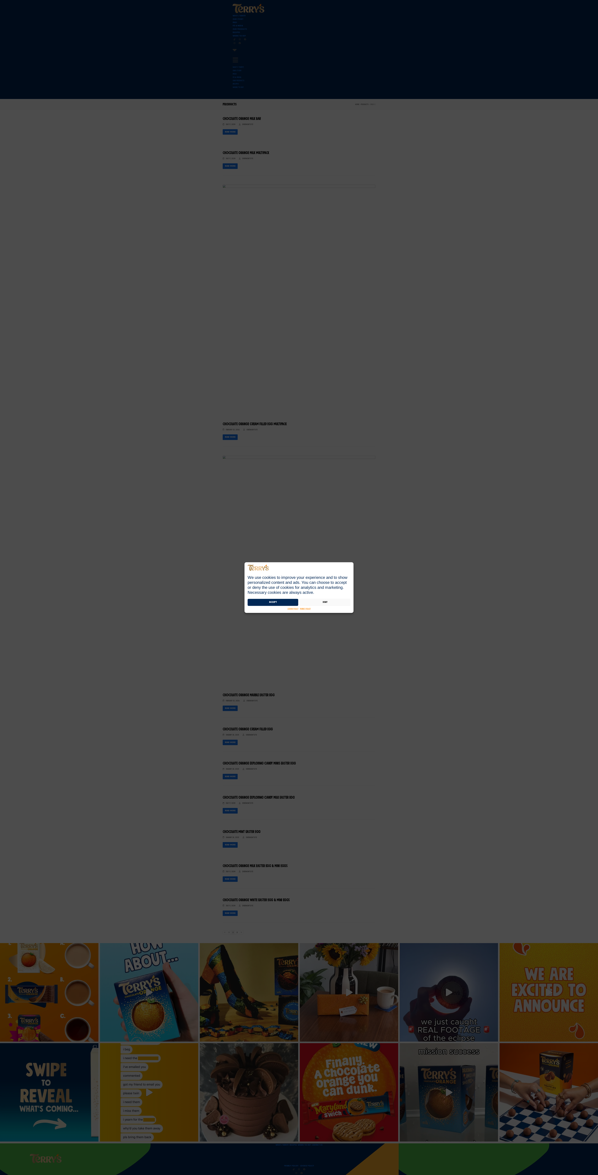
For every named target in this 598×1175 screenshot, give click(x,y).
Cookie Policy (292, 609)
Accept (273, 602)
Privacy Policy (305, 609)
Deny (325, 602)
